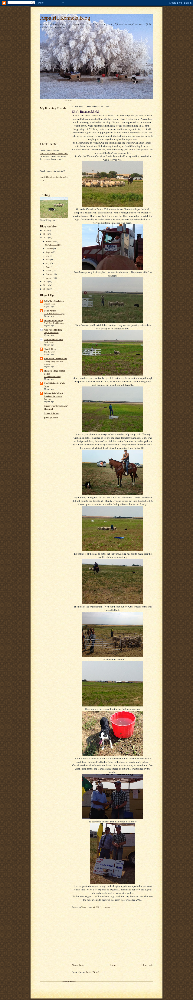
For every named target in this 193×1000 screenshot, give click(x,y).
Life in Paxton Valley (53, 320)
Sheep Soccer (49, 303)
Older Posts (147, 965)
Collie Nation (50, 310)
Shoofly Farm (50, 349)
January (49, 277)
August (49, 252)
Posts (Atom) (92, 972)
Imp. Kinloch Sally (51, 332)
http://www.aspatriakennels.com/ (54, 153)
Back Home (49, 342)
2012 (45, 281)
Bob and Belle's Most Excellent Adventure (53, 395)
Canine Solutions (51, 413)
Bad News (48, 399)
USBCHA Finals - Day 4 (54, 313)
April (48, 266)
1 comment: (105, 907)
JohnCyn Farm (51, 417)
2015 (45, 230)
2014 (45, 234)
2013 (45, 237)
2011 (45, 285)
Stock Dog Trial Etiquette (54, 323)
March (49, 270)
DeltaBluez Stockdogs (54, 301)
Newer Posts (78, 965)
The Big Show (49, 351)
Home (113, 965)
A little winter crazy (52, 376)
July (48, 255)
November (50, 241)
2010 (45, 288)
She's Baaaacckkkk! (53, 244)
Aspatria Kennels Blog (65, 17)
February (50, 274)
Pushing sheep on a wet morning (53, 362)
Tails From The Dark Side (55, 358)
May (48, 263)
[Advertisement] (100, 936)
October (49, 248)
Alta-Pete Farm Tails (53, 339)
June (48, 259)
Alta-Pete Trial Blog (53, 329)
